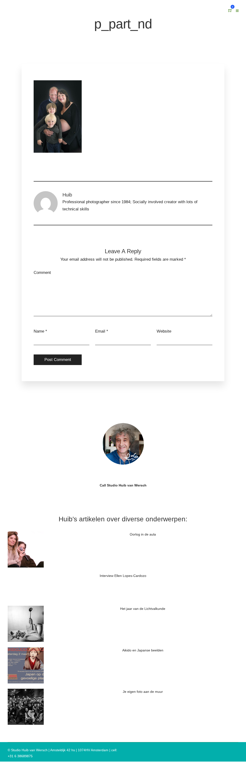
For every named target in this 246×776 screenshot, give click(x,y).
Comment (42, 272)
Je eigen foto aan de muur (143, 692)
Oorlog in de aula (143, 534)
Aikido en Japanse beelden (142, 650)
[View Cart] (230, 10)
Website (164, 331)
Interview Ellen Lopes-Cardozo (123, 576)
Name (39, 331)
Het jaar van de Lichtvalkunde (142, 609)
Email (100, 331)
